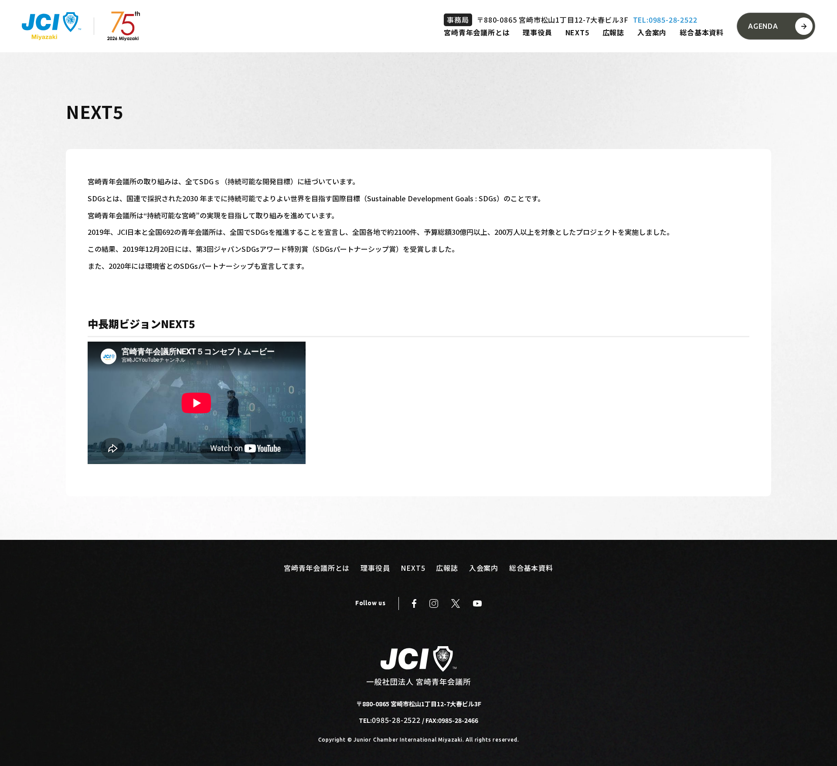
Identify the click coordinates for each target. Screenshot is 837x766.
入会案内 (652, 32)
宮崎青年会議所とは (477, 32)
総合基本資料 (702, 32)
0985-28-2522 (396, 720)
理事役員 (537, 32)
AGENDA (763, 26)
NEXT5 (577, 32)
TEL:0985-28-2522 (665, 19)
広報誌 (613, 32)
